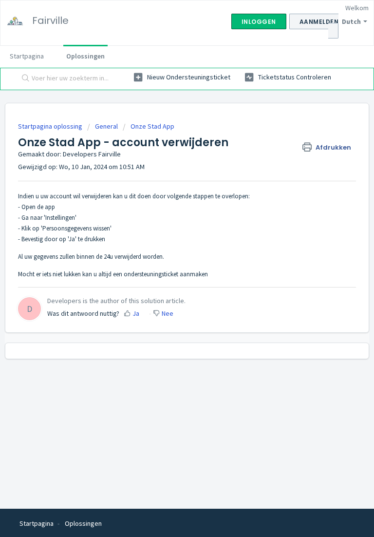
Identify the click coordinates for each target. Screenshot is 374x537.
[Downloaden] (169, 262)
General (106, 126)
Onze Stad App (152, 126)
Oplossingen (85, 56)
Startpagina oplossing (51, 126)
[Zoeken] (23, 79)
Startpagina (27, 56)
